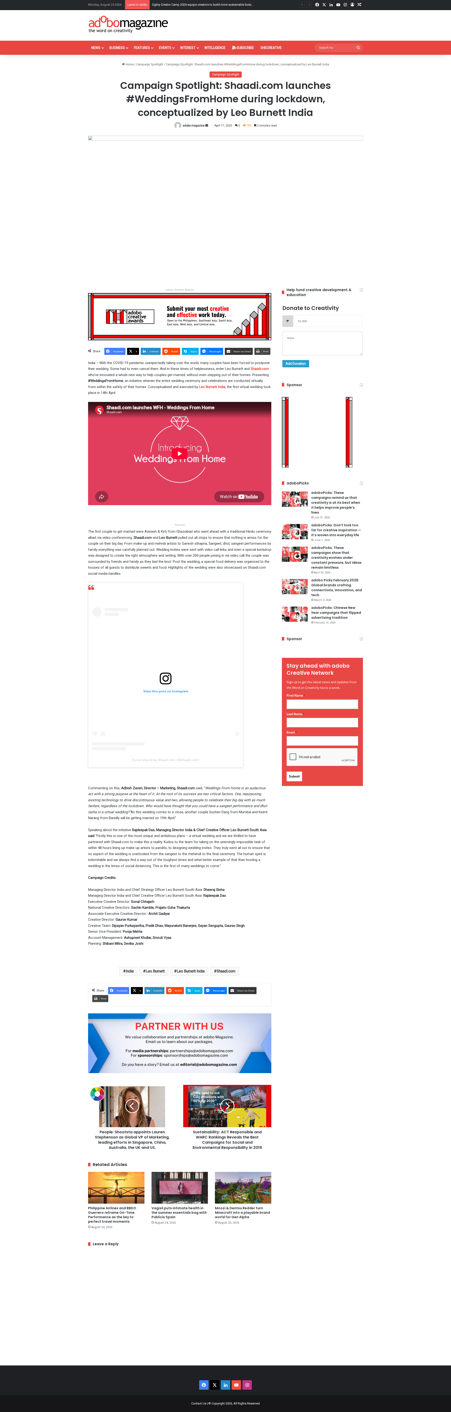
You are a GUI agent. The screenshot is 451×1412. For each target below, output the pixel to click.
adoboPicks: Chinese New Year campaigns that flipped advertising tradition (336, 612)
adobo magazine (194, 125)
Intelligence (215, 48)
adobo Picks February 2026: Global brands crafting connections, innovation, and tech (336, 587)
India (130, 971)
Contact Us (198, 1403)
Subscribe (245, 48)
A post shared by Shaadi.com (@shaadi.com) (165, 760)
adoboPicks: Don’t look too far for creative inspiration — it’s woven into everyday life (336, 530)
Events (165, 48)
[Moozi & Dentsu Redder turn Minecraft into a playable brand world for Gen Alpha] (243, 1188)
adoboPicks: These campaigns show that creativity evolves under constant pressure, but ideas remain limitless (336, 557)
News (95, 48)
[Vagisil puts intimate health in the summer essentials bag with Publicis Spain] (180, 1188)
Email (292, 732)
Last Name (295, 714)
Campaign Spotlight (149, 64)
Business (117, 48)
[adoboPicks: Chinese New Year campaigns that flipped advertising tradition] (295, 614)
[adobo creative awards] (179, 316)
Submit (294, 776)
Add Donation (296, 363)
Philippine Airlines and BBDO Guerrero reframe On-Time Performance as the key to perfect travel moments (112, 1215)
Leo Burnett (155, 971)
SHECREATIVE (271, 48)
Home (129, 64)
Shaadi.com (260, 369)
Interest (187, 48)
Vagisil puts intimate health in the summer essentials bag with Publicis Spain (179, 1212)
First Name (296, 695)
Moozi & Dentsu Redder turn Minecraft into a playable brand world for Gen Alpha (242, 1212)
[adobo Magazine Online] (128, 24)
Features (142, 48)
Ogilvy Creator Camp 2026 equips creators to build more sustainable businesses (206, 4)
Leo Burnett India (212, 387)
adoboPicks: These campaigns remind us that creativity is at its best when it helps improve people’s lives (335, 502)
